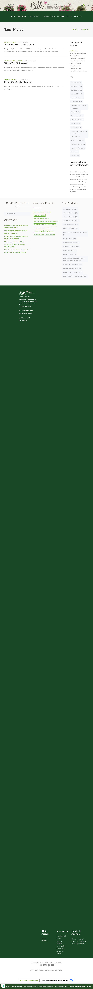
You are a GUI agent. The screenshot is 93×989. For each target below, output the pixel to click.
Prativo (73, 148)
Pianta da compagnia (78, 144)
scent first (74, 152)
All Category (74, 51)
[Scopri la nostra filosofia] (78, 986)
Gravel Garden (76, 123)
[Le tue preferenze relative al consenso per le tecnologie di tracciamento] (3, 986)
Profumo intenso (49, 231)
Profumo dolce (38, 231)
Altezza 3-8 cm (76, 82)
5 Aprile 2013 (24, 42)
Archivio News (10, 42)
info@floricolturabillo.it (26, 313)
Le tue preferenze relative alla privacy (54, 980)
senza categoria (50, 234)
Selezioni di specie (39, 234)
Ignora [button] (89, 986)
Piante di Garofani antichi (77, 58)
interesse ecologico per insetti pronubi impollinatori (79, 133)
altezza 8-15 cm (76, 86)
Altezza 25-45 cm (77, 94)
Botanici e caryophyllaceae (78, 53)
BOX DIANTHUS (77, 101)
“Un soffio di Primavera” (16, 63)
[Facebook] (22, 4)
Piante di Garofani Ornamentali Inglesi (45, 224)
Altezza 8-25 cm (76, 90)
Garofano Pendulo (75, 56)
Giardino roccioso (77, 119)
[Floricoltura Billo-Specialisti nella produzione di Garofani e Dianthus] (46, 5)
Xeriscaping (75, 156)
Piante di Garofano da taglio (78, 71)
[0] (82, 5)
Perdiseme (80, 140)
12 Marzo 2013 (24, 79)
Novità (20, 60)
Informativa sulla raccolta (29, 980)
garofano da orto (77, 116)
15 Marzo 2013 (30, 60)
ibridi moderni (76, 127)
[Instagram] (23, 7)
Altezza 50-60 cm (77, 98)
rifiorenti (81, 148)
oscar (73, 140)
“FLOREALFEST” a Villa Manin (19, 44)
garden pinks (75, 112)
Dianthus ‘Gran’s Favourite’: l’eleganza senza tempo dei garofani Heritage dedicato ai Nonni (15, 244)
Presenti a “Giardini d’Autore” (18, 82)
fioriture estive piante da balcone (78, 107)
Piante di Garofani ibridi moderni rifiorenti (46, 221)
